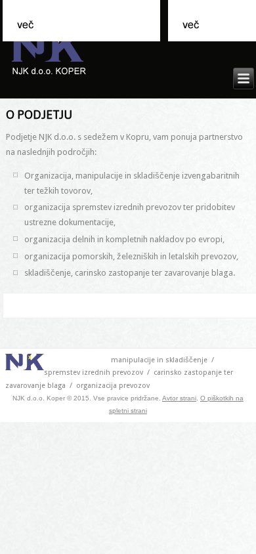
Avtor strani (179, 398)
